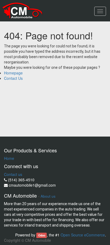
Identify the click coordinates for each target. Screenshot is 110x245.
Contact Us (13, 78)
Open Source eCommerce (83, 235)
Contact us (13, 174)
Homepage (13, 73)
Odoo (41, 235)
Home (9, 158)
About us (48, 196)
